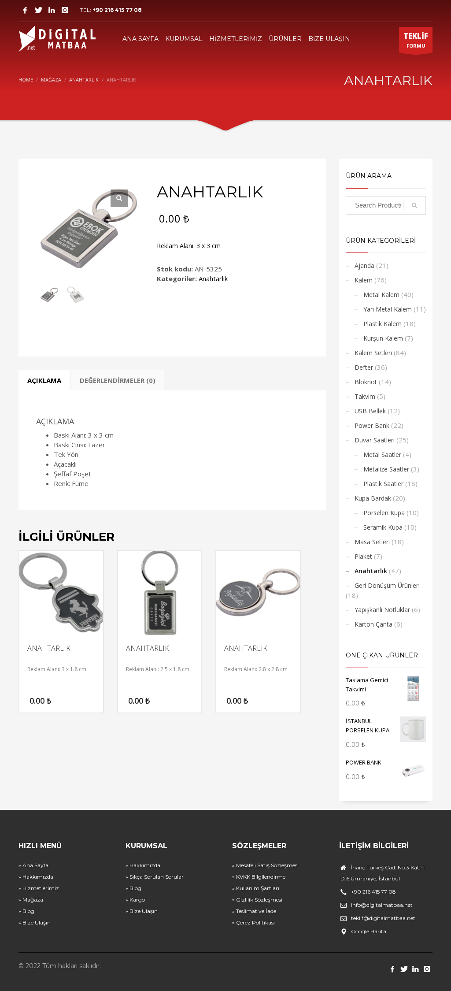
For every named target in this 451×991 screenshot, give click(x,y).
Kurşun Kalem (383, 338)
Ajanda (364, 265)
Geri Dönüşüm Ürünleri (387, 585)
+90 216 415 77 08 (117, 10)
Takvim (365, 396)
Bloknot (366, 382)
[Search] (414, 205)
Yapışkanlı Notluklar (382, 609)
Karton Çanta (373, 624)
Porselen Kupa (384, 512)
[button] (119, 198)
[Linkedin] (51, 10)
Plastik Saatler (383, 483)
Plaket (363, 556)
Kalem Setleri (373, 353)
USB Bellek (370, 411)
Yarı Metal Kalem (387, 309)
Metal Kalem (381, 294)
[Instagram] (64, 10)
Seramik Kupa (383, 527)
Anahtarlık (213, 278)
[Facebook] (25, 10)
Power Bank (372, 425)
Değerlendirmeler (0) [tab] (117, 380)
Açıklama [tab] (44, 380)
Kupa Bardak (373, 498)
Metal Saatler (382, 454)
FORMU (415, 40)
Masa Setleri (372, 542)
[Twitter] (38, 10)
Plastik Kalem (382, 323)
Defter (364, 367)
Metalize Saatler (386, 469)
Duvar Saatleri (375, 440)
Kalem (364, 280)
